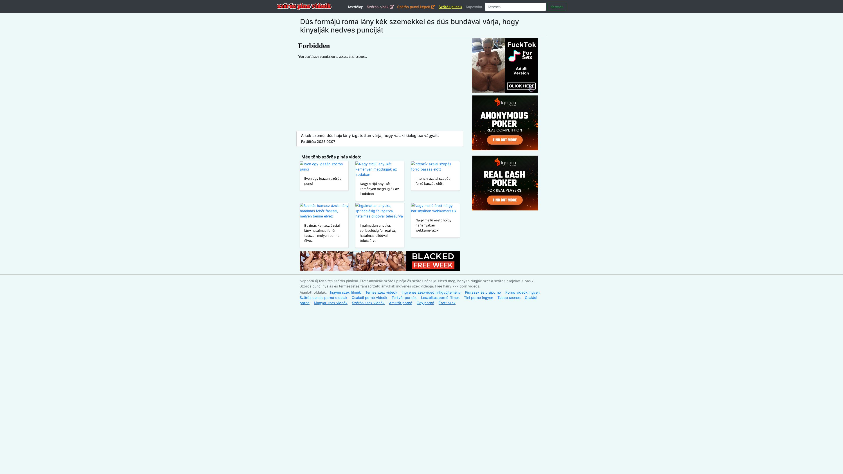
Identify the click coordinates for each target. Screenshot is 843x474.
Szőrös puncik (450, 7)
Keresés (557, 7)
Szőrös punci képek (414, 7)
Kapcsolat (474, 7)
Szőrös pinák (378, 7)
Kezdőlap (355, 7)
